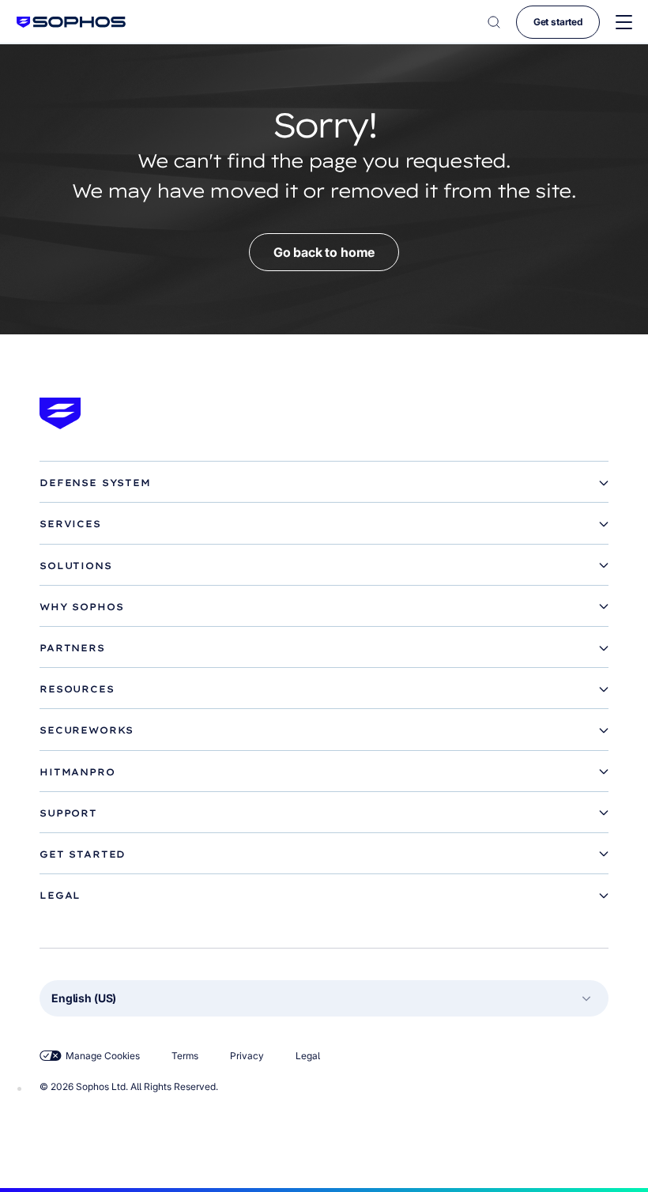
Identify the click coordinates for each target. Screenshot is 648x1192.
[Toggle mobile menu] (624, 22)
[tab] (324, 483)
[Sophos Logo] (71, 22)
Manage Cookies (103, 1056)
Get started (557, 22)
